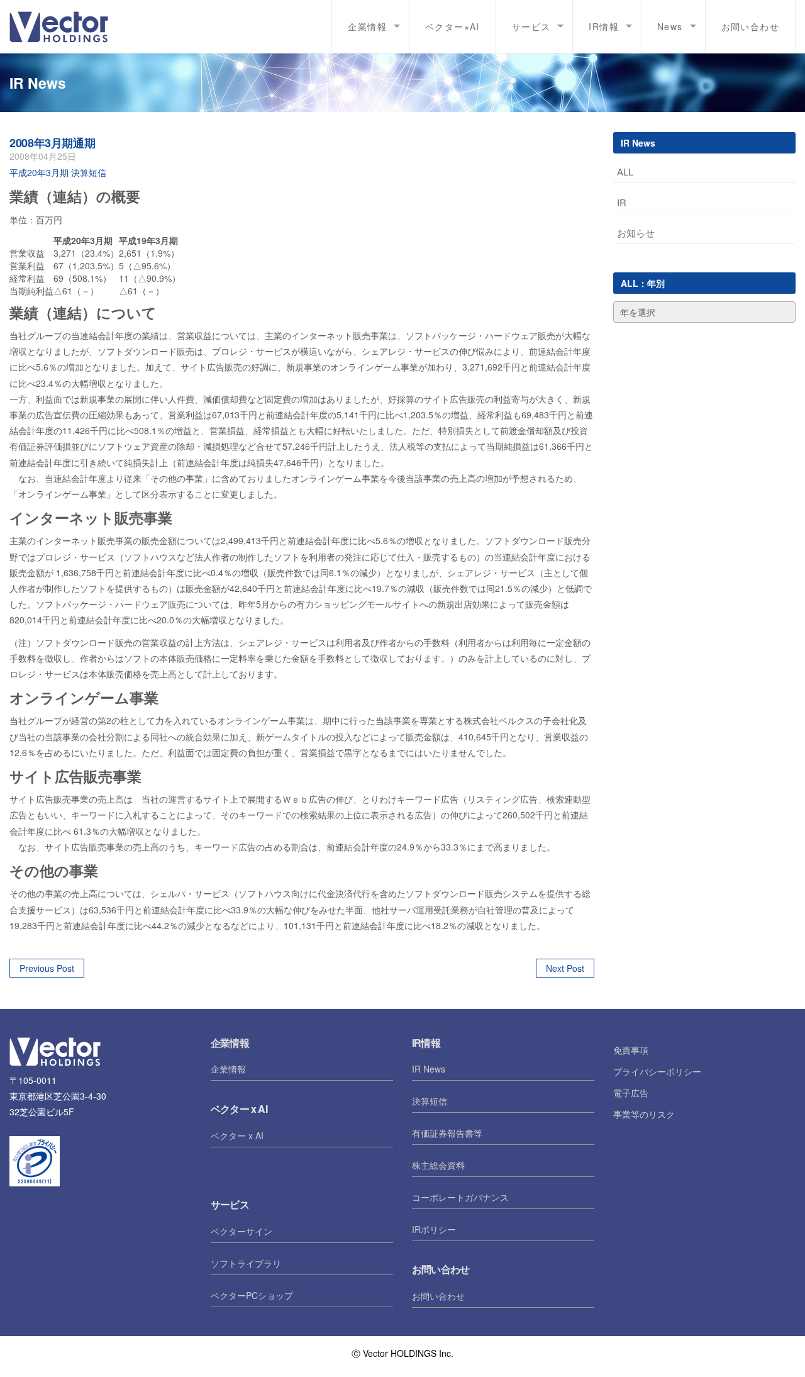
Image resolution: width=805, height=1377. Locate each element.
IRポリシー (434, 1229)
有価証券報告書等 (447, 1133)
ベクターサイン (241, 1231)
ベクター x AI (237, 1135)
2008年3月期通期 (52, 143)
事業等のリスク (644, 1114)
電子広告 (630, 1092)
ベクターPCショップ (252, 1295)
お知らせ (636, 232)
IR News (428, 1068)
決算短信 (429, 1101)
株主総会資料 (438, 1165)
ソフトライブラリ (246, 1263)
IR (621, 202)
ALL (625, 171)
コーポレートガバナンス (460, 1197)
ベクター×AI (452, 26)
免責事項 (630, 1050)
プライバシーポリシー (657, 1071)
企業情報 (228, 1068)
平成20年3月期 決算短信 (57, 172)
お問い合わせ (750, 26)
